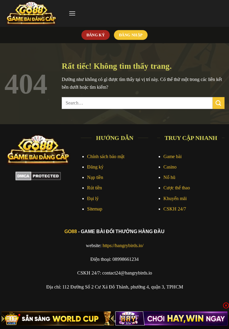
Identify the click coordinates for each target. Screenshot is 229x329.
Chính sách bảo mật (105, 156)
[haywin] (171, 318)
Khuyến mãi (175, 198)
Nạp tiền (95, 177)
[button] (72, 13)
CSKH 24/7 (174, 208)
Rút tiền (94, 187)
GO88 (70, 231)
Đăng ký (95, 166)
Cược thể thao (176, 187)
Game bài (172, 156)
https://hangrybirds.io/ (123, 245)
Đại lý (93, 198)
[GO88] (34, 13)
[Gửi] (219, 103)
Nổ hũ (169, 177)
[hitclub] (57, 318)
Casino (170, 166)
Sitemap (94, 208)
